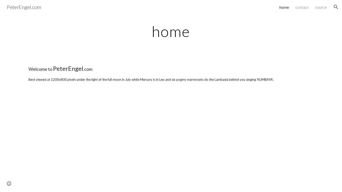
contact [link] (302, 7)
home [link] (284, 7)
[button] (336, 7)
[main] (171, 31)
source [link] (321, 7)
